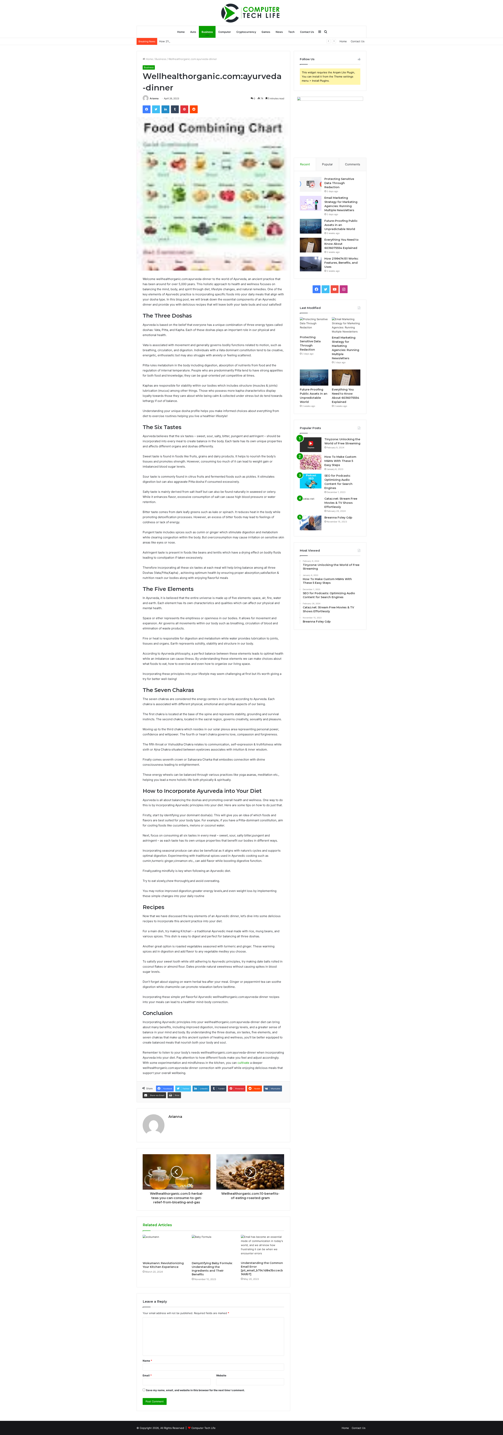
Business (207, 31)
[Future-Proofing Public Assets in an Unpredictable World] (310, 226)
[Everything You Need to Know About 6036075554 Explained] (310, 245)
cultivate (243, 1063)
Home (181, 31)
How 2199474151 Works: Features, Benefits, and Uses (192, 41)
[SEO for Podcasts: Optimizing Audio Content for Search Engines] (310, 481)
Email (147, 1375)
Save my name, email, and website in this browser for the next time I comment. (195, 1390)
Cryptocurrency (246, 31)
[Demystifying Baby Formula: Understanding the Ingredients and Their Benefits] (213, 1247)
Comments (352, 164)
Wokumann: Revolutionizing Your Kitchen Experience (163, 1265)
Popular (327, 164)
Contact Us (307, 31)
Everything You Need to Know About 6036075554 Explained (341, 244)
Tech (291, 31)
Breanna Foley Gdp (338, 517)
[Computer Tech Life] (251, 13)
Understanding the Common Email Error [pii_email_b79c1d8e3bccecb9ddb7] (262, 1268)
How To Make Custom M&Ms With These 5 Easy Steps (340, 461)
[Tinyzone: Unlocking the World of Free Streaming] (310, 444)
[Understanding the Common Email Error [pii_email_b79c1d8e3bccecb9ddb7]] (262, 1247)
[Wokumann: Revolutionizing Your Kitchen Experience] (164, 1247)
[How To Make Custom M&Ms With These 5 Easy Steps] (310, 462)
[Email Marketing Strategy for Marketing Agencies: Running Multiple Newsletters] (310, 203)
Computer (224, 31)
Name (147, 1360)
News (279, 31)
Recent (305, 164)
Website (221, 1375)
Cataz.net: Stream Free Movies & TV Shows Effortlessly (340, 503)
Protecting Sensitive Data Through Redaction (339, 183)
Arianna (154, 98)
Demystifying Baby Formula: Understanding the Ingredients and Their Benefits (212, 1268)
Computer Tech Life (203, 1427)
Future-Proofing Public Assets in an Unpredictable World (341, 225)
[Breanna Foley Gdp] (310, 523)
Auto (193, 31)
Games (266, 31)
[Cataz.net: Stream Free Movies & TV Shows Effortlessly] (310, 504)
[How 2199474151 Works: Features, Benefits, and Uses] (310, 264)
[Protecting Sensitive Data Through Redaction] (310, 184)
